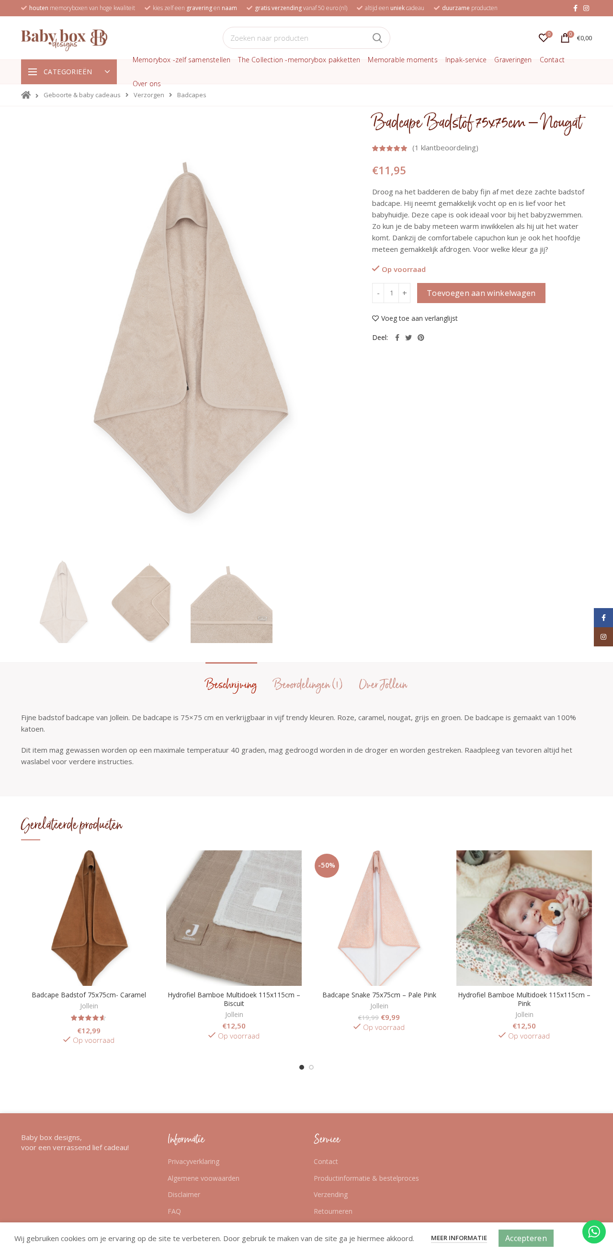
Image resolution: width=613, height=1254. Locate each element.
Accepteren (526, 1238)
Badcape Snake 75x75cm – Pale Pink (379, 995)
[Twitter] (408, 337)
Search (377, 38)
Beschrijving (231, 685)
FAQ (174, 1211)
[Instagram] (586, 8)
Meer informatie (459, 1237)
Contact (326, 1161)
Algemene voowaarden (203, 1178)
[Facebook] (575, 8)
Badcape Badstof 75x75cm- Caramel (89, 995)
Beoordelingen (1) (308, 685)
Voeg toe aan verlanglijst (419, 318)
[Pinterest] (421, 337)
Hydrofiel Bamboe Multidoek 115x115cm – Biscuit (234, 999)
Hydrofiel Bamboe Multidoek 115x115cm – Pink (524, 999)
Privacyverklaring (193, 1161)
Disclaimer (184, 1194)
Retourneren (333, 1211)
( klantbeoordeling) (445, 147)
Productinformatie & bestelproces (366, 1178)
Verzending (331, 1194)
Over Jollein (383, 685)
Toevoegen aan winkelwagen (481, 293)
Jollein (89, 1006)
